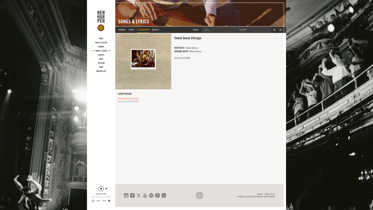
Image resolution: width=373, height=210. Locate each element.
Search (274, 30)
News (101, 38)
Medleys (155, 30)
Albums (101, 47)
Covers (131, 30)
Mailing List (101, 71)
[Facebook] (132, 195)
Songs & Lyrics (101, 51)
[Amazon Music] (164, 195)
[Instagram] (126, 195)
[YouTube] (145, 195)
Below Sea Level (101, 194)
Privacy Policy (270, 194)
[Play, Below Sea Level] (101, 188)
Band (101, 59)
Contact (260, 194)
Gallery (101, 55)
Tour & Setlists (101, 42)
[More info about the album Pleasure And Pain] (143, 61)
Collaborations (143, 30)
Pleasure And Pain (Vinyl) (128, 98)
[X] (139, 195)
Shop (101, 67)
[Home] (101, 20)
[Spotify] (151, 195)
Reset (280, 30)
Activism (101, 63)
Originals (122, 30)
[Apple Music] (157, 195)
